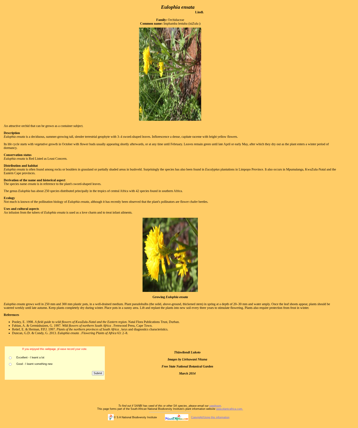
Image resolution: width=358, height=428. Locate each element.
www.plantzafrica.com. (229, 408)
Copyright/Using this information (210, 417)
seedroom (215, 405)
